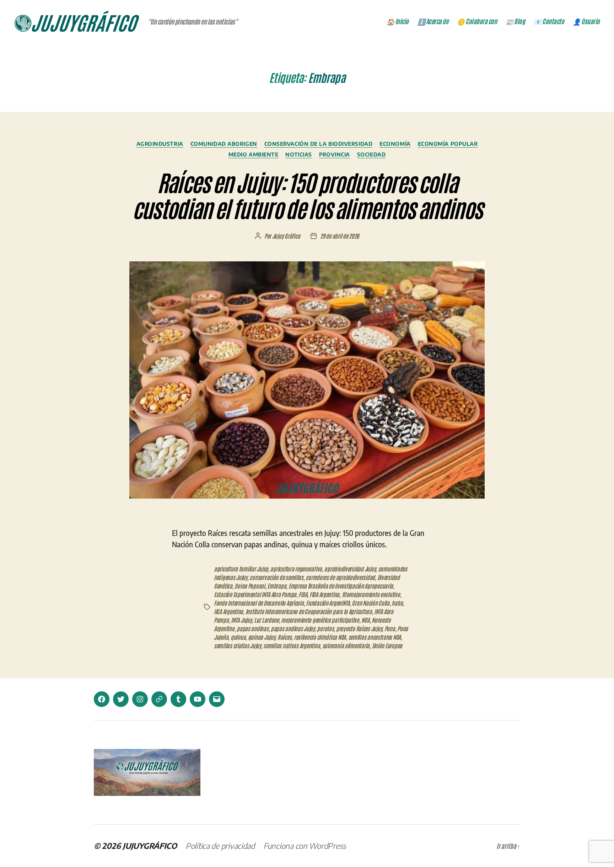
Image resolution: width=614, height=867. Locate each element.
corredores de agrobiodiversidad (340, 577)
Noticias (298, 154)
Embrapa (276, 585)
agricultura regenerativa (296, 568)
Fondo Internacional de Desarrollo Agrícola (259, 602)
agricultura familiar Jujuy (241, 568)
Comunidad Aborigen (223, 143)
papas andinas (253, 628)
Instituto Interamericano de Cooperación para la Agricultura (309, 611)
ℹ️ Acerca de (433, 21)
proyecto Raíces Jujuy (359, 628)
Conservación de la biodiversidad (318, 143)
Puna (389, 628)
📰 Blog (515, 21)
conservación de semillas (276, 577)
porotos (325, 628)
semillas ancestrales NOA (374, 636)
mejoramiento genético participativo (320, 619)
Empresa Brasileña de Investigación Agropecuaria (341, 585)
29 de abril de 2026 (339, 235)
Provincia (334, 154)
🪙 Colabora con (477, 21)
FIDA (302, 594)
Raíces (284, 636)
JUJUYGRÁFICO (150, 846)
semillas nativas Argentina (291, 645)
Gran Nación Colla (370, 602)
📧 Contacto (549, 21)
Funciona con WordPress (304, 846)
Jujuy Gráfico (286, 235)
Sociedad (371, 154)
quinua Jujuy (261, 636)
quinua (238, 636)
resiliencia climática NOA (320, 636)
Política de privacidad (220, 846)
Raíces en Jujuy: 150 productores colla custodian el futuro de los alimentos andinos (307, 194)
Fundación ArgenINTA (328, 602)
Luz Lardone (266, 619)
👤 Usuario (586, 21)
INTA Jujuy (241, 619)
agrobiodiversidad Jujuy (350, 568)
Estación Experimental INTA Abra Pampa (255, 594)
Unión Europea (387, 645)
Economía (394, 143)
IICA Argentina (228, 611)
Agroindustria (159, 143)
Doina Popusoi (250, 585)
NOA (365, 619)
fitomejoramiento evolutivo (371, 594)
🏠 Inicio (398, 21)
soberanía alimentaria (346, 645)
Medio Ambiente (253, 154)
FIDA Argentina (324, 594)
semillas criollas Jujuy (237, 645)
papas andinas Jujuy (293, 628)
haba (397, 602)
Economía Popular (448, 143)
